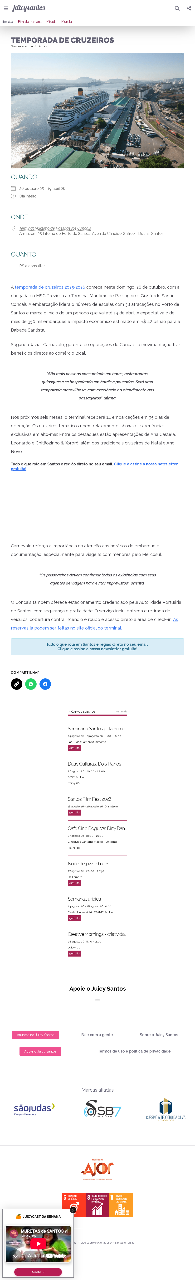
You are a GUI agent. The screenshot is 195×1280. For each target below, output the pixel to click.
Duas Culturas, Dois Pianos (94, 759)
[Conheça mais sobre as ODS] (97, 1200)
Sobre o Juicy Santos (159, 1030)
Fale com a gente (97, 1030)
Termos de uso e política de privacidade (134, 1046)
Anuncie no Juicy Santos (35, 1030)
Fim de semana (30, 22)
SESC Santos (76, 772)
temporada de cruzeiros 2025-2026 (50, 287)
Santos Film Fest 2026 (89, 794)
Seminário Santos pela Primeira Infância (97, 724)
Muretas (67, 22)
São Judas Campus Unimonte (87, 737)
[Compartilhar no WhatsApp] (31, 679)
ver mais (121, 706)
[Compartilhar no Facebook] (45, 679)
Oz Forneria (75, 872)
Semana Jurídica (84, 894)
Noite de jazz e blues (88, 859)
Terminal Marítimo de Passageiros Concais (55, 228)
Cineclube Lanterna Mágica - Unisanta (92, 837)
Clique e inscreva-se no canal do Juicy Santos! (127, 464)
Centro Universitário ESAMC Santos (90, 907)
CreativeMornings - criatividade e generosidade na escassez (97, 929)
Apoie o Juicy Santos (40, 1046)
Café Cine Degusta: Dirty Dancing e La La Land (97, 823)
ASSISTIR (38, 1272)
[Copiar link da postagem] (16, 679)
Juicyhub (74, 942)
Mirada (51, 22)
